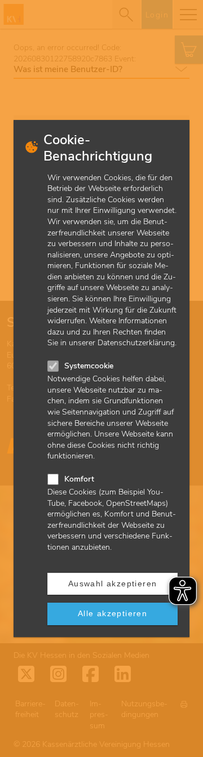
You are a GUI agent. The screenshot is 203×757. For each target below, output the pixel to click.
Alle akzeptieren (112, 613)
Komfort (79, 479)
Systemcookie (88, 365)
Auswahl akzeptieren (112, 583)
